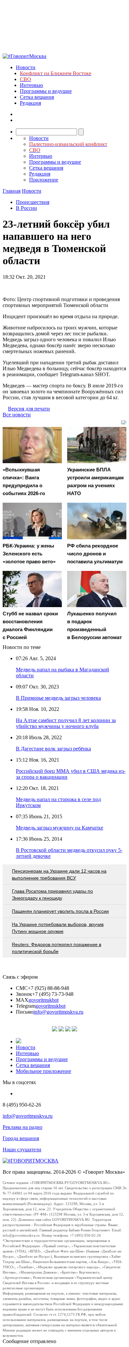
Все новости (17, 414)
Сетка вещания (37, 97)
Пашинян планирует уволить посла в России (60, 911)
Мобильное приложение (43, 1071)
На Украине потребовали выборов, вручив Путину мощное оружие (58, 928)
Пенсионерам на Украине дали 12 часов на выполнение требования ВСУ (59, 874)
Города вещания (21, 1138)
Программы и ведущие (46, 91)
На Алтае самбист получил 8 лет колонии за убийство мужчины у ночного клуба (66, 723)
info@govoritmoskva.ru (58, 1012)
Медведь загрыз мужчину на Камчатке (59, 827)
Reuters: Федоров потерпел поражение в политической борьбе (56, 948)
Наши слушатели (22, 1149)
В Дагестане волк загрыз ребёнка (53, 748)
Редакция (30, 103)
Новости (25, 67)
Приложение (43, 179)
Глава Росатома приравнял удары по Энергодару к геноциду (52, 894)
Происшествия (32, 202)
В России (26, 208)
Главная (12, 191)
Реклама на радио (22, 1127)
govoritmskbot (43, 1000)
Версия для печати (29, 408)
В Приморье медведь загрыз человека (58, 698)
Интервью (31, 85)
